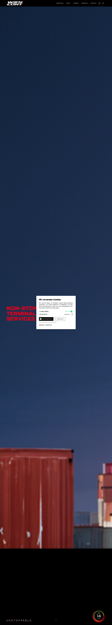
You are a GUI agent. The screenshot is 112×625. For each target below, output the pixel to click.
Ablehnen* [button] (59, 319)
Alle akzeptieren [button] (46, 319)
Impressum (41, 325)
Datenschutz (48, 325)
